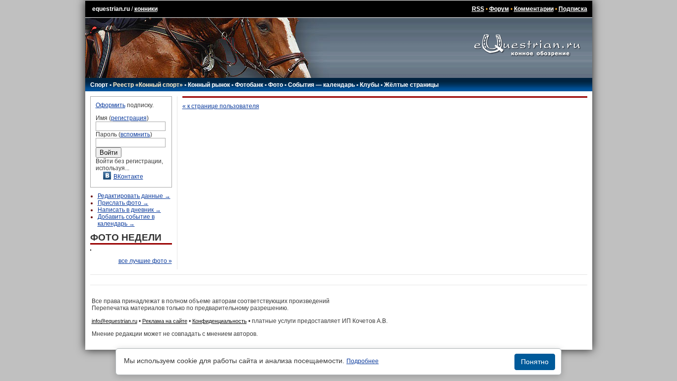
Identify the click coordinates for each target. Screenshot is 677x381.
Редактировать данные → (134, 195)
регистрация (129, 118)
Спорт (99, 84)
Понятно (535, 362)
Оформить (110, 105)
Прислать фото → (123, 202)
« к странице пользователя (220, 106)
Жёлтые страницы (411, 84)
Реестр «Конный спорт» (148, 84)
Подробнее (362, 361)
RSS (478, 8)
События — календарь (321, 84)
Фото (275, 84)
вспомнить (135, 134)
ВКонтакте (128, 176)
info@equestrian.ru (114, 321)
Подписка (573, 8)
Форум (499, 8)
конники (146, 8)
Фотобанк (249, 84)
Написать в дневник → (129, 209)
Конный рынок (209, 84)
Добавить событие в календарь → (126, 220)
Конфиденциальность (219, 321)
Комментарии (534, 8)
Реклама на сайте (164, 321)
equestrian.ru (111, 8)
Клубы (369, 84)
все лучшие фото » (145, 260)
